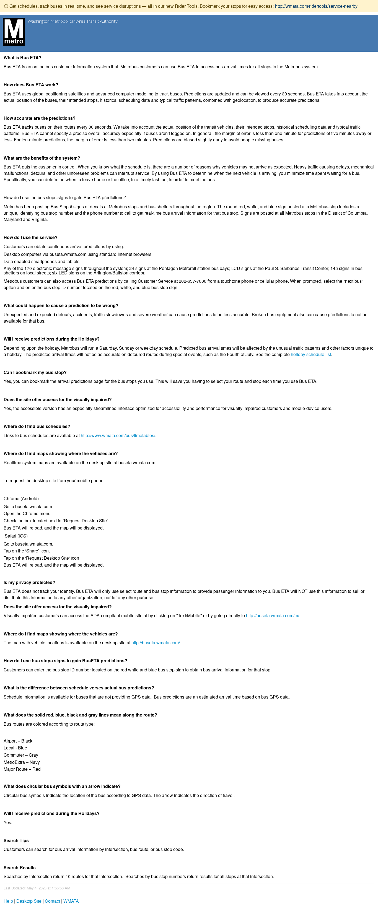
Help (8, 901)
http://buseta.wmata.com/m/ (272, 615)
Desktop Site (29, 901)
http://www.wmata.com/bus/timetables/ (118, 435)
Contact (52, 901)
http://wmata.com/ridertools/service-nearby (316, 6)
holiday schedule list (311, 354)
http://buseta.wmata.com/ (155, 642)
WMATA (71, 901)
